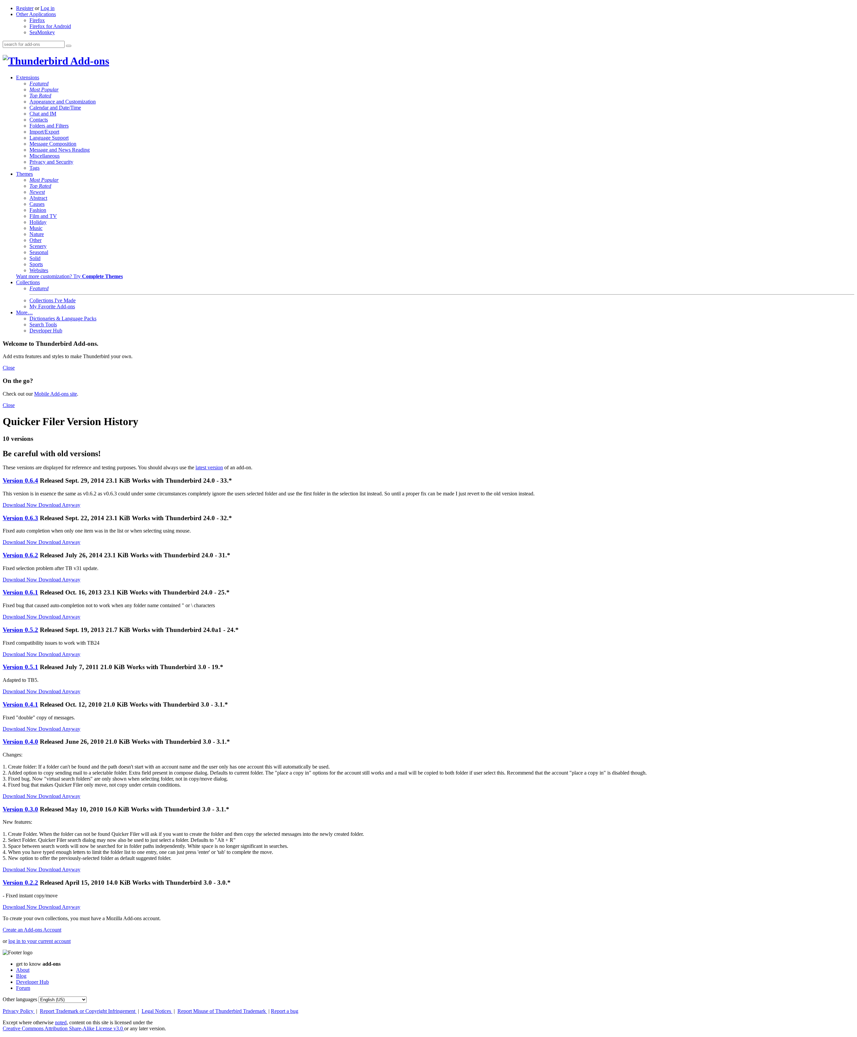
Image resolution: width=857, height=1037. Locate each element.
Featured (39, 83)
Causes (37, 204)
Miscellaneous (44, 156)
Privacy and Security (51, 162)
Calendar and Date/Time (55, 107)
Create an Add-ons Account (32, 930)
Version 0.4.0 (20, 741)
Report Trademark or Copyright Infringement (88, 1011)
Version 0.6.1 (20, 592)
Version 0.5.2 (20, 629)
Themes (24, 174)
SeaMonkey (42, 32)
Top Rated (40, 95)
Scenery (38, 246)
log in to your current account (39, 941)
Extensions (27, 77)
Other (35, 240)
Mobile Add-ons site (55, 394)
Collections (28, 282)
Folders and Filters (49, 126)
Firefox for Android (50, 26)
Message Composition (52, 144)
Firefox (37, 20)
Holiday (38, 222)
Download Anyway (59, 505)
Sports (36, 264)
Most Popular (44, 89)
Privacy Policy (19, 1011)
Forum (23, 988)
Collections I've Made (52, 300)
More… (24, 312)
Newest (37, 192)
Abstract (38, 198)
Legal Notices (157, 1011)
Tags (34, 168)
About (22, 970)
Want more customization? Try (69, 276)
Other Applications (36, 14)
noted (61, 1022)
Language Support (49, 138)
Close (9, 368)
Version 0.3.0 (20, 809)
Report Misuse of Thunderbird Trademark (222, 1011)
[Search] (68, 46)
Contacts (38, 120)
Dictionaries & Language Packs (62, 318)
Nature (36, 234)
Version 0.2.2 (20, 882)
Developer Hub (45, 330)
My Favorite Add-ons (52, 306)
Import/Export (44, 132)
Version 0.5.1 (20, 666)
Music (36, 228)
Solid (35, 258)
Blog (21, 976)
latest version (209, 467)
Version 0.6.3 (20, 518)
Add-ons (88, 61)
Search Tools (43, 324)
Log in (48, 8)
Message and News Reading (59, 150)
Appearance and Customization (62, 101)
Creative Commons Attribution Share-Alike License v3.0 (63, 1028)
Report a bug (284, 1011)
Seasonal (38, 252)
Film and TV (43, 216)
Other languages (20, 999)
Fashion (37, 210)
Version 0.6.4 (20, 480)
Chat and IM (42, 113)
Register (24, 8)
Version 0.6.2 (20, 555)
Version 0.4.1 (20, 704)
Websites (38, 270)
